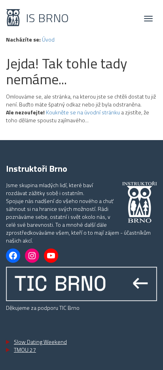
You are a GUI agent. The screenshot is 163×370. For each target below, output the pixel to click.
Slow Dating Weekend (40, 342)
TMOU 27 (25, 349)
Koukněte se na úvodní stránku (83, 112)
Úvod (48, 39)
